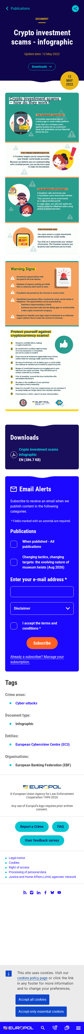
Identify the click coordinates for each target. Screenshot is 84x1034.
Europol (18, 1028)
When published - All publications (38, 544)
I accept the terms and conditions (39, 625)
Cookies (14, 862)
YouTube (59, 892)
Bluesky (52, 892)
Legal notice (17, 858)
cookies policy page (32, 978)
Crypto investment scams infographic (38, 452)
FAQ (60, 827)
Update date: (32, 54)
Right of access (19, 867)
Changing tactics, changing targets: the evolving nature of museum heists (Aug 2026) (45, 562)
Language (67, 1028)
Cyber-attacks (26, 703)
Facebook (45, 892)
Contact (55, 1028)
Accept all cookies (32, 999)
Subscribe (42, 643)
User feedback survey (42, 840)
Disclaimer (22, 608)
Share (75, 8)
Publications (20, 8)
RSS (24, 892)
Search (43, 1028)
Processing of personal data (27, 872)
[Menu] (78, 1028)
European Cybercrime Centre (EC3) (43, 744)
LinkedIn (38, 892)
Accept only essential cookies (41, 1011)
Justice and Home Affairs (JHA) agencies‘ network (42, 877)
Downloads (39, 66)
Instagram (31, 892)
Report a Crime (32, 827)
